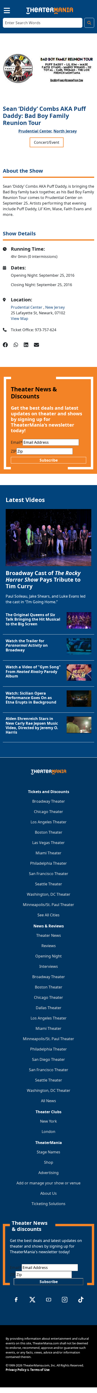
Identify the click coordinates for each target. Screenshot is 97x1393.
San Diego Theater (48, 1059)
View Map (19, 318)
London (48, 1131)
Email (17, 442)
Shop (48, 1162)
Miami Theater (48, 853)
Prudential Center (27, 307)
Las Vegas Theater (48, 842)
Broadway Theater (48, 801)
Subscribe (49, 460)
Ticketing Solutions (48, 1203)
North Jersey (65, 131)
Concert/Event (46, 142)
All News (48, 1100)
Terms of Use (40, 1370)
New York (48, 1121)
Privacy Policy (16, 1370)
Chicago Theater (48, 811)
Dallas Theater (48, 1007)
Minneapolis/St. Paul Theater (48, 904)
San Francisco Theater (48, 873)
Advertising (48, 1172)
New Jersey (55, 307)
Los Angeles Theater (49, 822)
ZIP (13, 451)
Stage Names (48, 1152)
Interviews (48, 966)
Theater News (48, 935)
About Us (48, 1193)
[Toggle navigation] (3, 10)
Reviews (48, 945)
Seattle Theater (48, 884)
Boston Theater (48, 832)
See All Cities (48, 915)
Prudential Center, (35, 131)
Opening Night (48, 956)
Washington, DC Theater (48, 894)
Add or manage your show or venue (48, 1183)
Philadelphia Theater (48, 863)
